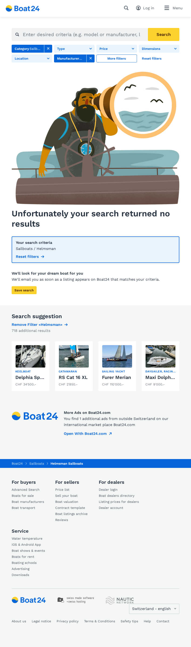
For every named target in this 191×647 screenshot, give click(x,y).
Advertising (20, 569)
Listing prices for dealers (119, 502)
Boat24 (17, 463)
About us (19, 621)
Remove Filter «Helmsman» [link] (37, 324)
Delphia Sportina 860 (39, 377)
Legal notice (41, 621)
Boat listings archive (71, 514)
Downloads (20, 575)
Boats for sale (23, 495)
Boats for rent (23, 556)
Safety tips (129, 621)
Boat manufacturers (28, 502)
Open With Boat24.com (85, 433)
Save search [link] (24, 290)
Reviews (61, 520)
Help (147, 621)
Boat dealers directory (116, 495)
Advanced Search (26, 489)
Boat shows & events (28, 550)
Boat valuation (66, 502)
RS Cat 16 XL (73, 377)
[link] (48, 49)
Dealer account (111, 508)
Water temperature (27, 538)
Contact (163, 621)
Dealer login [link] (108, 489)
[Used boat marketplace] (23, 8)
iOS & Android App (26, 544)
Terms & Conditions (99, 621)
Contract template (70, 508)
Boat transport (23, 508)
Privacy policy (67, 621)
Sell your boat (66, 495)
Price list (62, 489)
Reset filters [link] (27, 256)
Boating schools (24, 563)
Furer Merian (116, 377)
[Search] (127, 8)
